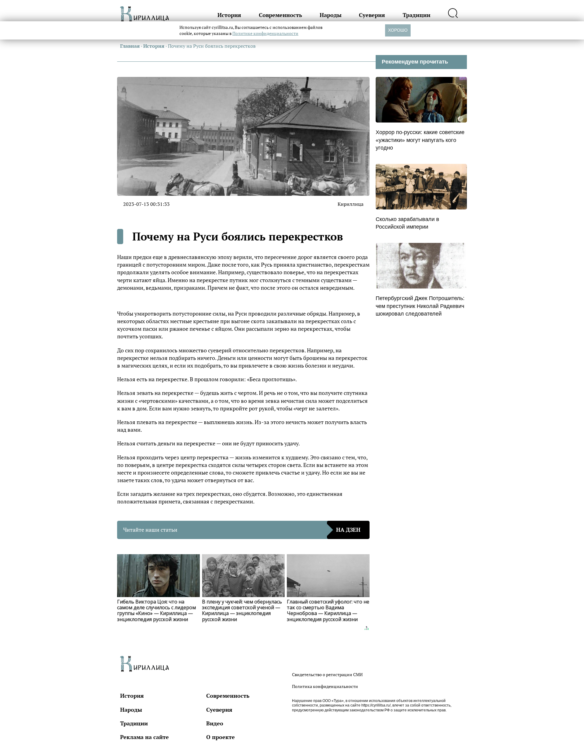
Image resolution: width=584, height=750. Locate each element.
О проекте (220, 737)
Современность (280, 15)
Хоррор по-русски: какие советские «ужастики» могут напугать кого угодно (420, 139)
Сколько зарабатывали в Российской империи (407, 223)
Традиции (416, 15)
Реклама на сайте (144, 737)
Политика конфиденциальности (325, 686)
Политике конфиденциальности (265, 33)
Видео (214, 723)
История (229, 15)
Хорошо (398, 30)
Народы (331, 15)
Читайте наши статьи (241, 529)
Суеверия (372, 15)
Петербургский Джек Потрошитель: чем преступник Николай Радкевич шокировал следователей (420, 305)
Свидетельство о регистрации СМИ (327, 674)
